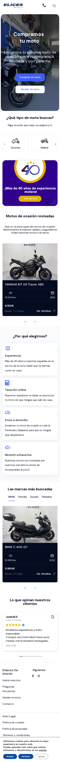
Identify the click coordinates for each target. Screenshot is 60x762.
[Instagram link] (38, 676)
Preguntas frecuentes (8, 689)
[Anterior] (4, 144)
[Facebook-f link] (32, 676)
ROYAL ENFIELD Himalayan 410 (35, 284)
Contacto (8, 704)
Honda (22, 497)
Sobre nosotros (11, 680)
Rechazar (26, 756)
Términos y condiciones (16, 735)
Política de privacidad (14, 729)
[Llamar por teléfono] (44, 5)
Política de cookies (13, 722)
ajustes (42, 750)
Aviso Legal (9, 716)
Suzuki (34, 497)
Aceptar (10, 756)
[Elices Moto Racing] (13, 6)
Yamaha (47, 497)
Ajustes (41, 756)
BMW (11, 497)
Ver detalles (31, 573)
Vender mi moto (11, 697)
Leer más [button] (11, 645)
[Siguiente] (55, 144)
